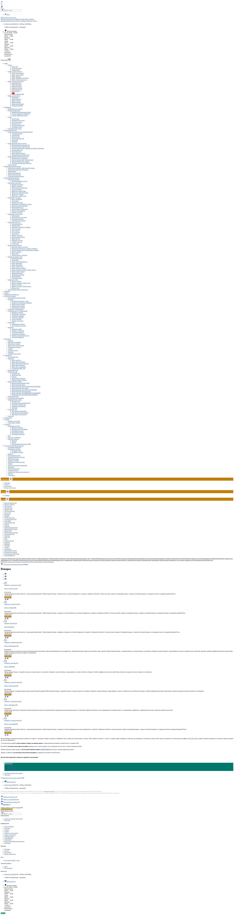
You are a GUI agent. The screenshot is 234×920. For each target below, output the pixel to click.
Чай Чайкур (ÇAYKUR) (19, 414)
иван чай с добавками (91, 558)
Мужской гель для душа (19, 217)
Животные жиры (13, 459)
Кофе (6, 63)
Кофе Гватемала (17, 85)
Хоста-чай (171, 558)
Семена (10, 349)
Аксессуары (15, 119)
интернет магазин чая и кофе (13, 773)
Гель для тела (16, 232)
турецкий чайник (6, 558)
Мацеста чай (16, 137)
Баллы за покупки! (10, 835)
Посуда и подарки (10, 296)
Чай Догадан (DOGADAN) (20, 413)
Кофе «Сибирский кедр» (19, 80)
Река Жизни (20, 560)
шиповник (80, 558)
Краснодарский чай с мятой (20, 161)
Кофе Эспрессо (16, 99)
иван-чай (159, 560)
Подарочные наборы (18, 125)
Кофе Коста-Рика (17, 88)
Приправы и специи (14, 347)
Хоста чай (15, 140)
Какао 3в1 (15, 66)
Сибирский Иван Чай (18, 368)
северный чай (41, 560)
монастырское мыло (90, 560)
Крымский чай (12, 372)
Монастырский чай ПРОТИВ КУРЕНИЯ (24, 395)
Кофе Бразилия (16, 83)
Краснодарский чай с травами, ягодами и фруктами (28, 148)
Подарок (105, 560)
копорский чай (79, 560)
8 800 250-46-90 (9, 24)
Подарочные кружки (18, 306)
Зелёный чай (16, 373)
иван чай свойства (193, 560)
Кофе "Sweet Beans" (18, 73)
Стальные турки (17, 127)
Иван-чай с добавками (19, 367)
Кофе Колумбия (16, 86)
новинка (131, 558)
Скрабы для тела (17, 242)
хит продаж (114, 558)
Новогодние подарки (18, 304)
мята (123, 560)
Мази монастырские (14, 173)
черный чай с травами (63, 560)
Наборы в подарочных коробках (22, 303)
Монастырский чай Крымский (21, 391)
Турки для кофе (16, 319)
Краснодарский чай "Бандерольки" (23, 160)
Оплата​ (6, 484)
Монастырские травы (14, 381)
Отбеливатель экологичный (16, 298)
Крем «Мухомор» (17, 265)
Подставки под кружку (19, 326)
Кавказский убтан (17, 202)
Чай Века (14, 142)
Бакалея (10, 340)
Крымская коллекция (11, 527)
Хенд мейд (11, 322)
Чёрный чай (189, 558)
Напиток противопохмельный (17, 465)
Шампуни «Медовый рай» (20, 192)
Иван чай (11, 358)
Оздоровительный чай (19, 404)
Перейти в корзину (7, 809)
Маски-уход (15, 288)
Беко (5, 539)
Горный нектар (9, 541)
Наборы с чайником (18, 330)
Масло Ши (15, 253)
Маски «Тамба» (16, 281)
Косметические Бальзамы (20, 206)
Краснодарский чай (10, 130)
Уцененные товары (14, 422)
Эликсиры (11, 475)
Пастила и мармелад (14, 437)
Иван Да (7, 537)
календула (100, 560)
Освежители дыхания (18, 220)
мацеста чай (210, 558)
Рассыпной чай (16, 151)
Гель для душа (16, 229)
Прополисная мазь (14, 468)
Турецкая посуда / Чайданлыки (17, 311)
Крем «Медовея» (17, 263)
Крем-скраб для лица (18, 271)
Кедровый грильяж (18, 432)
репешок (74, 558)
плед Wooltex (50, 558)
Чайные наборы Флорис (19, 380)
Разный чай (8, 355)
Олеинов (7, 536)
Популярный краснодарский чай (18, 156)
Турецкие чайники (17, 317)
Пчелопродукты (13, 470)
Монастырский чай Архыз (20, 388)
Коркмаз (7, 526)
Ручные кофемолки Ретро (20, 115)
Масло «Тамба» (16, 252)
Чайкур (6, 524)
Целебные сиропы (17, 452)
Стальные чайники (18, 332)
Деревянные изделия (18, 324)
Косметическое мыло (18, 237)
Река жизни (8, 506)
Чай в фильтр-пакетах (18, 153)
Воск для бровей (17, 199)
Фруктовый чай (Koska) (19, 411)
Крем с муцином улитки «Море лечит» (24, 270)
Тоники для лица (17, 212)
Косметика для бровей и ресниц (22, 204)
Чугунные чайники (18, 337)
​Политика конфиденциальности (14, 841)
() (9, 797)
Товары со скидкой (14, 421)
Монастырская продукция (12, 166)
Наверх (3, 913)
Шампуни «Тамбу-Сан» (19, 196)
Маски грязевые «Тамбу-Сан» (21, 283)
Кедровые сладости (14, 426)
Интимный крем (17, 258)
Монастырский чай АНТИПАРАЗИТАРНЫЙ (26, 386)
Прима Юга (8, 531)
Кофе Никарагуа (17, 89)
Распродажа (8, 418)
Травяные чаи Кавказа (19, 406)
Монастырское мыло (14, 174)
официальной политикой (49, 791)
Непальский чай (13, 396)
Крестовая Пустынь (10, 550)
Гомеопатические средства (16, 457)
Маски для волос (17, 186)
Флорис (6, 516)
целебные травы (223, 558)
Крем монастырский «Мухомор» (18, 169)
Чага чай (10, 416)
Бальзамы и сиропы (14, 449)
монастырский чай (17, 558)
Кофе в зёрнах (16, 100)
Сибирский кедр (9, 518)
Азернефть (7, 549)
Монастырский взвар (18, 385)
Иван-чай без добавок (18, 362)
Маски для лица (13, 280)
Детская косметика (14, 179)
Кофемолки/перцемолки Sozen (21, 112)
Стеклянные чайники (18, 334)
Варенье (14, 441)
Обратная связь (9, 836)
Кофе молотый (16, 102)
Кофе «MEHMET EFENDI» (20, 78)
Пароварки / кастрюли (19, 314)
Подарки (11, 299)
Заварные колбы (17, 329)
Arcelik (6, 547)
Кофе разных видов (14, 96)
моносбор (202, 560)
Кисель (14, 442)
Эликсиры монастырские (16, 176)
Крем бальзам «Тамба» (19, 268)
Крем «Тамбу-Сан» (18, 266)
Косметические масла (14, 245)
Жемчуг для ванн (17, 235)
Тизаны (14, 376)
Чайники (11, 327)
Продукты (7, 339)
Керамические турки (18, 120)
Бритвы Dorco (16, 225)
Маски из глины (17, 284)
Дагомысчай (15, 135)
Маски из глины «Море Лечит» (21, 286)
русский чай (68, 558)
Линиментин (12, 171)
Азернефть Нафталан (14, 447)
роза (140, 558)
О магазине (8, 840)
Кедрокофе (15, 97)
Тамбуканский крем (18, 275)
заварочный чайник (150, 560)
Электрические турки (15, 128)
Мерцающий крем (17, 273)
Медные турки (16, 123)
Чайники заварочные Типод (20, 335)
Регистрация (8, 868)
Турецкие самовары (18, 316)
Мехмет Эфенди (9, 504)
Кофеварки (7, 107)
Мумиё (10, 464)
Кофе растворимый (18, 104)
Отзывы (6, 495)
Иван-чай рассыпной (18, 365)
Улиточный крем (17, 278)
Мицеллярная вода (17, 207)
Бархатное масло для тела (20, 247)
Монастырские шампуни (19, 188)
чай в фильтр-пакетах (115, 560)
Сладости (7, 424)
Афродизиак (15, 215)
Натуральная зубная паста (20, 209)
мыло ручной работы (199, 558)
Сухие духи (15, 243)
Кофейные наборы (17, 312)
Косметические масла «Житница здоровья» (25, 250)
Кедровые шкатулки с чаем (20, 301)
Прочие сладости (13, 439)
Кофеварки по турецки (15, 109)
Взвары (10, 454)
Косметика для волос (14, 183)
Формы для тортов (17, 321)
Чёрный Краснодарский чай (20, 155)
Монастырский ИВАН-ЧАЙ (20, 383)
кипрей (216, 558)
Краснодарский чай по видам (17, 143)
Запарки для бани (13, 460)
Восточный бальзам (14, 455)
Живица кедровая (17, 427)
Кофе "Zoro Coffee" (18, 75)
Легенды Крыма (9, 511)
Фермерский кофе (17, 105)
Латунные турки (17, 122)
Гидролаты (15, 201)
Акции (6, 831)
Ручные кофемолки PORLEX (21, 114)
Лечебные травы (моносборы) (21, 403)
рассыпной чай (166, 560)
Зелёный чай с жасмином (20, 158)
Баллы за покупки (10, 488)
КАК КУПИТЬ (9, 826)
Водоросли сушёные (14, 342)
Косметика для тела (14, 222)
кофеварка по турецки (10, 560)
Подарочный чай (17, 150)
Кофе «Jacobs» (16, 76)
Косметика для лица (14, 197)
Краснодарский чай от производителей (20, 132)
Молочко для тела (17, 240)
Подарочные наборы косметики (18, 289)
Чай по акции (12, 165)
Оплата (6, 830)
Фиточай (14, 408)
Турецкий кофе (19, 94)
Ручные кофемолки (14, 110)
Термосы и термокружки (15, 309)
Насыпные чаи (16, 375)
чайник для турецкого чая (179, 560)
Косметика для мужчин (15, 214)
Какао (10, 65)
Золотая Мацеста (9, 555)
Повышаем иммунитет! (11, 294)
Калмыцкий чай (13, 370)
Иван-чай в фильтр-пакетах (20, 363)
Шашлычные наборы (18, 307)
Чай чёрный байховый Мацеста (21, 163)
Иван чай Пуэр (16, 360)
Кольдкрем (15, 260)
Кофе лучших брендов (15, 71)
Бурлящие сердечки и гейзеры (21, 227)
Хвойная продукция (14, 353)
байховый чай (102, 558)
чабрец (44, 558)
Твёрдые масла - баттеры (19, 255)
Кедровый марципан (18, 434)
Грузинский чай (13, 357)
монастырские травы (30, 560)
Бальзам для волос (17, 184)
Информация (8, 763)
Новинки (7, 291)
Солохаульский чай (18, 138)
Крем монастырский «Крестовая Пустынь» (21, 168)
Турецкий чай (12, 409)
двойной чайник (59, 558)
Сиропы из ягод (13, 350)
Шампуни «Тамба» (18, 194)
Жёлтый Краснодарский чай (20, 145)
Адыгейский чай (17, 133)
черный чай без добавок (34, 558)
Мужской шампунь (18, 219)
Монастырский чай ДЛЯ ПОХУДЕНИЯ (24, 390)
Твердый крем (16, 276)
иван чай (72, 560)
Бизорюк (7, 542)
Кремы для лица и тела (15, 257)
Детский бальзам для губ (19, 181)
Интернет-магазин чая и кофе (11, 778)
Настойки (11, 467)
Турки (10, 117)
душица (108, 558)
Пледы (6, 293)
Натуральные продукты (11, 554)
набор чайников (51, 560)
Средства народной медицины (13, 445)
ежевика (136, 558)
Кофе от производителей (15, 81)
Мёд (9, 436)
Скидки (6, 419)
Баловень (7, 514)
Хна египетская (16, 189)
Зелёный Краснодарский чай (21, 146)
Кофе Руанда (16, 91)
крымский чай (163, 558)
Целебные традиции (10, 552)
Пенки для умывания (18, 211)
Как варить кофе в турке (12, 860)
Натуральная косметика (11, 178)
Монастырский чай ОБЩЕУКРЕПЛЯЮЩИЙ (26, 393)
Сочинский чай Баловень (16, 398)
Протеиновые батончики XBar (21, 444)
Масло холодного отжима (16, 345)
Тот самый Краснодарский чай (134, 560)
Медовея (7, 544)
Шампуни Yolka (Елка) (19, 191)
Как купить (8, 486)
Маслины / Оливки (14, 344)
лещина (156, 558)
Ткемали (10, 352)
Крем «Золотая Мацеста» (19, 261)
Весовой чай (16, 401)
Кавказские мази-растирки (16, 462)
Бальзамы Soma (16, 450)
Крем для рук (16, 238)
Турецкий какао (17, 68)
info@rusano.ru (10, 782)
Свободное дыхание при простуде (18, 472)
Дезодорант (15, 234)
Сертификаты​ (8, 838)
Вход (7, 14)
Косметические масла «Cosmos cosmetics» (25, 248)
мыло (25, 558)
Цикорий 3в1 (16, 70)
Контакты (7, 843)
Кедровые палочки (17, 431)
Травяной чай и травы (15, 399)
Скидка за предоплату (11, 833)
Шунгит (10, 473)
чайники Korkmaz (180, 558)
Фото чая (7, 775)
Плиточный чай (9, 534)
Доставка (7, 483)
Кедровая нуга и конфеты (20, 429)
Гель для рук (15, 230)
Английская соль (17, 224)
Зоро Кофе (7, 521)
